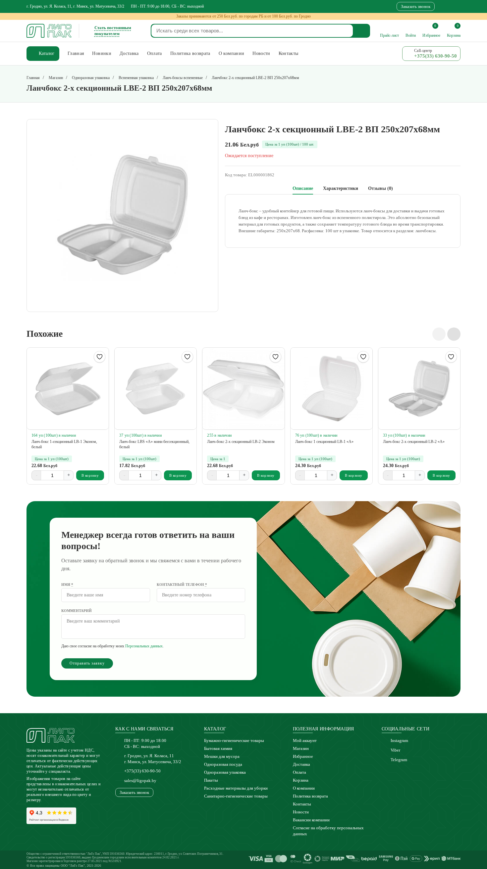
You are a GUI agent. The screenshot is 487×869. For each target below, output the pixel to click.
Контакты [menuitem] (288, 53)
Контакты (302, 804)
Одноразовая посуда (223, 764)
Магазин (301, 748)
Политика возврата (310, 796)
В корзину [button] (90, 475)
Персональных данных (144, 646)
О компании (304, 788)
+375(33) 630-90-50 (142, 770)
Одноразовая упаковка (225, 772)
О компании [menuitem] (231, 53)
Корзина (300, 780)
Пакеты (211, 780)
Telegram (399, 759)
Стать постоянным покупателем (112, 30)
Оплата (299, 772)
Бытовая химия (218, 748)
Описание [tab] (303, 188)
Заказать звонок (415, 6)
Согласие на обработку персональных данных (328, 830)
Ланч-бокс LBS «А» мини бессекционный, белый (154, 444)
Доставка (301, 764)
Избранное (303, 756)
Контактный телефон (182, 585)
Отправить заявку (87, 663)
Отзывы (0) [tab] (380, 188)
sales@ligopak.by (140, 780)
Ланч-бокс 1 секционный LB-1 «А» (324, 441)
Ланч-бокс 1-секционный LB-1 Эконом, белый (64, 444)
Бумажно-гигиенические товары (234, 740)
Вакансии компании (311, 819)
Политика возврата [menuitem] (190, 53)
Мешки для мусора (222, 756)
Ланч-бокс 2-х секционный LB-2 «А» (414, 441)
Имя (67, 585)
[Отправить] (361, 31)
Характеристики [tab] (340, 188)
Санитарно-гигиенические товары (236, 796)
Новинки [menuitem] (101, 53)
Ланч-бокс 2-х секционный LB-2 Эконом (241, 441)
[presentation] (439, 334)
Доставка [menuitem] (129, 53)
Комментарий (76, 611)
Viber (395, 750)
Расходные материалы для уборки (236, 788)
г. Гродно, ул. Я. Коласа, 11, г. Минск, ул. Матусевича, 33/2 (75, 6)
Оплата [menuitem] (154, 53)
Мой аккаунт (305, 740)
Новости (301, 811)
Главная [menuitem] (76, 53)
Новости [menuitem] (261, 53)
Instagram (399, 740)
